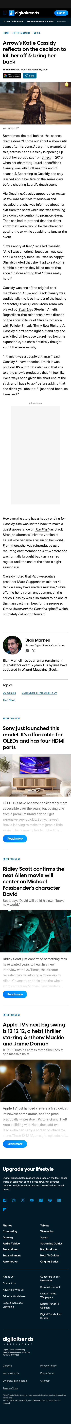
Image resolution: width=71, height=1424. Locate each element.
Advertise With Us (13, 1289)
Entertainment (12, 1255)
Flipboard (4, 1209)
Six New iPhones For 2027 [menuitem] (40, 21)
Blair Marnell (12, 69)
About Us (8, 1276)
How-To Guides (49, 1255)
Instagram (13, 1200)
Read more (15, 838)
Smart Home (10, 1249)
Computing (10, 1231)
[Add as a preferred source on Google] (12, 75)
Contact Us (9, 1283)
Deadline (15, 193)
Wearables (47, 1231)
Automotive (10, 1261)
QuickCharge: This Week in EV (39, 692)
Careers (7, 1365)
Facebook (4, 1200)
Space (44, 1237)
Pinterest (50, 1200)
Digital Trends (20, 17)
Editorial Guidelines (14, 1296)
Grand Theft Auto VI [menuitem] (13, 21)
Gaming (8, 1237)
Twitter (22, 1200)
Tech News (9, 700)
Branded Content (50, 1287)
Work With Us (11, 1373)
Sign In (61, 13)
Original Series (49, 1261)
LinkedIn (59, 1200)
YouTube (32, 1200)
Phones (7, 1225)
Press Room (47, 1373)
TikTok (41, 1200)
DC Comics (9, 692)
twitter (33, 650)
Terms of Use (10, 1388)
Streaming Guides (51, 1243)
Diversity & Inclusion (15, 1380)
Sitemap (45, 1380)
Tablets (44, 1225)
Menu (4, 13)
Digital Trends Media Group (20, 1400)
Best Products (48, 1249)
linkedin (27, 650)
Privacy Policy (48, 1365)
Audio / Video (11, 1243)
